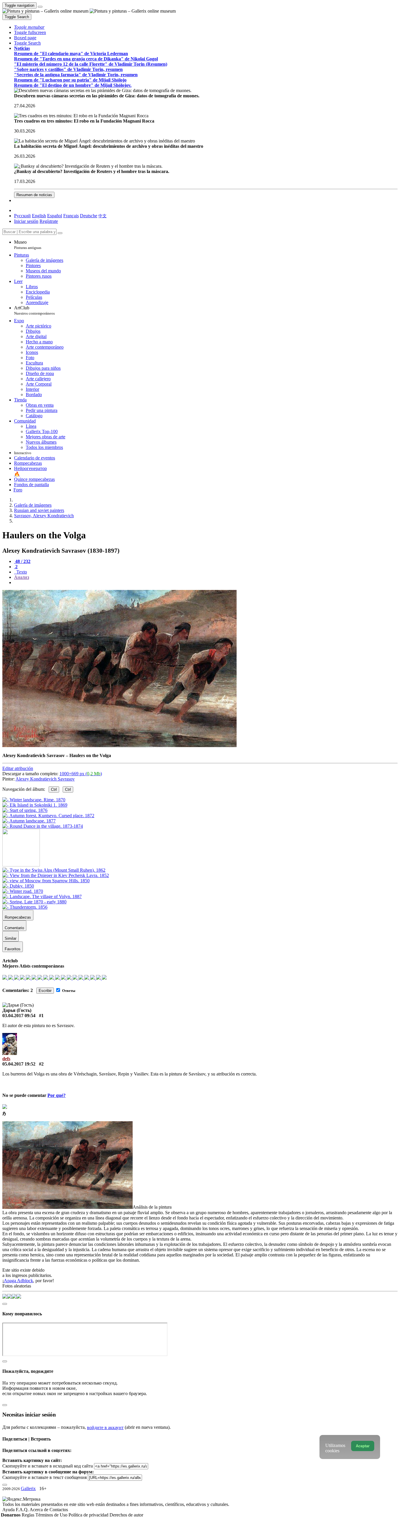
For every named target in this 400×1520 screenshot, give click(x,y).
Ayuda (9, 1509)
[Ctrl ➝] (53, 870)
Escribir (45, 990)
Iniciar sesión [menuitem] (26, 221)
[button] (29, 27)
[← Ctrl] (42, 826)
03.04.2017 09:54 (18, 1015)
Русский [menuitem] (22, 215)
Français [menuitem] (71, 215)
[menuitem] (102, 215)
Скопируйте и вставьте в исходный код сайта (47, 1465)
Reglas (28, 1514)
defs (6, 1058)
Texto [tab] (21, 571)
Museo (27, 245)
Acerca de (39, 1509)
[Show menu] (40, 7)
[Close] (60, 233)
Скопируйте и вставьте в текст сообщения (44, 1477)
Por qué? (56, 1095)
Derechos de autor (126, 1514)
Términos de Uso (52, 1514)
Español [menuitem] (54, 215)
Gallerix (28, 1488)
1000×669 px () (80, 773)
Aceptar (363, 1446)
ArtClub (34, 310)
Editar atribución (17, 768)
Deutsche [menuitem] (88, 215)
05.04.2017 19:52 (18, 1063)
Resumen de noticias (34, 195)
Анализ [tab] (21, 577)
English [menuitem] (39, 215)
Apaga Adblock (18, 1280)
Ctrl (54, 789)
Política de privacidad (89, 1514)
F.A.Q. (23, 1509)
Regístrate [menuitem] (49, 221)
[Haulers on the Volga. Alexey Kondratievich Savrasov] (119, 745)
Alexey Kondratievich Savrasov (45, 778)
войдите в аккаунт (105, 1427)
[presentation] (206, 582)
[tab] (22, 561)
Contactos (58, 1509)
